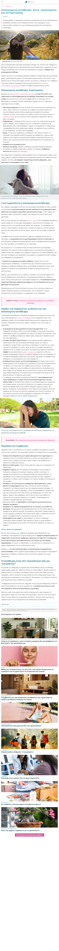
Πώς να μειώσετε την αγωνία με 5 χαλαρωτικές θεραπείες (35, 440)
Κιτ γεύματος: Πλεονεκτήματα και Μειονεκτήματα (21, 804)
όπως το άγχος (32, 220)
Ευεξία (3, 6)
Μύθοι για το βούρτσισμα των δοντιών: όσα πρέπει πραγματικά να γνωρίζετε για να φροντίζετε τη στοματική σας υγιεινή (27, 670)
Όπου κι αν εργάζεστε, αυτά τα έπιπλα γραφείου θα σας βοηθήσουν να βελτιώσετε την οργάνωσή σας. (29, 642)
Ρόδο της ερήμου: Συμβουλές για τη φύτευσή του (20, 830)
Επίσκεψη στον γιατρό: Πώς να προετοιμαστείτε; (20, 778)
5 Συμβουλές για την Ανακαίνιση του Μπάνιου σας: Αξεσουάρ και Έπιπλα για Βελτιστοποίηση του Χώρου (26, 699)
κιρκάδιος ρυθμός (9, 117)
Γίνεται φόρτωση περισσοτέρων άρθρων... (29, 835)
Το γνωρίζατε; (5, 802)
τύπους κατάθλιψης (24, 318)
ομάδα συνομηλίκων (29, 352)
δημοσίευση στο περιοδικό (22, 94)
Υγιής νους (8, 6)
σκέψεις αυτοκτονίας (19, 151)
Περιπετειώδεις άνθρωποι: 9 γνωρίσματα (17, 752)
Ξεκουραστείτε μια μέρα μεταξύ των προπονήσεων (21, 726)
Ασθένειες (4, 776)
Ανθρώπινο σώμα (6, 724)
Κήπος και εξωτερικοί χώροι (8, 828)
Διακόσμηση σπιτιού (6, 639)
